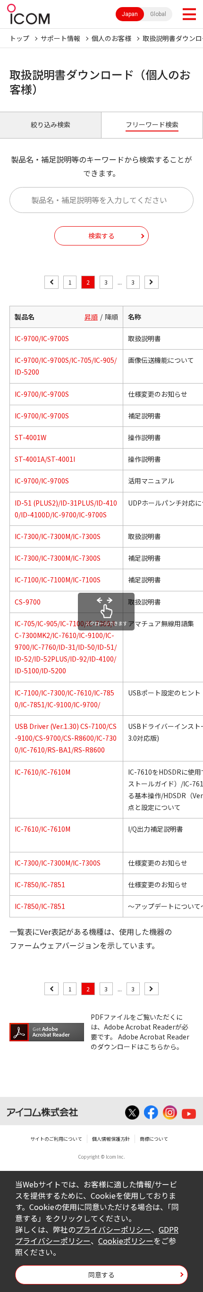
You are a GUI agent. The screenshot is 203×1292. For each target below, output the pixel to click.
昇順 (91, 316)
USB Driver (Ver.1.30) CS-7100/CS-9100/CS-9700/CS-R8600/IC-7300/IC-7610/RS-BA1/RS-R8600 (66, 737)
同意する (101, 1274)
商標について (154, 1138)
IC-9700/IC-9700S (42, 338)
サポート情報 (60, 38)
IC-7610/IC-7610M (42, 772)
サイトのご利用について (56, 1138)
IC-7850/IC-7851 (40, 884)
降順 (111, 316)
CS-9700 (28, 601)
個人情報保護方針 (111, 1138)
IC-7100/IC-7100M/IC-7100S (58, 579)
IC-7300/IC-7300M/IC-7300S (58, 536)
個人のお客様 (111, 38)
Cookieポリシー (125, 1240)
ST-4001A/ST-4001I (45, 459)
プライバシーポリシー (113, 1229)
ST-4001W (30, 437)
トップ (19, 38)
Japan (130, 14)
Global (158, 14)
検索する (101, 235)
